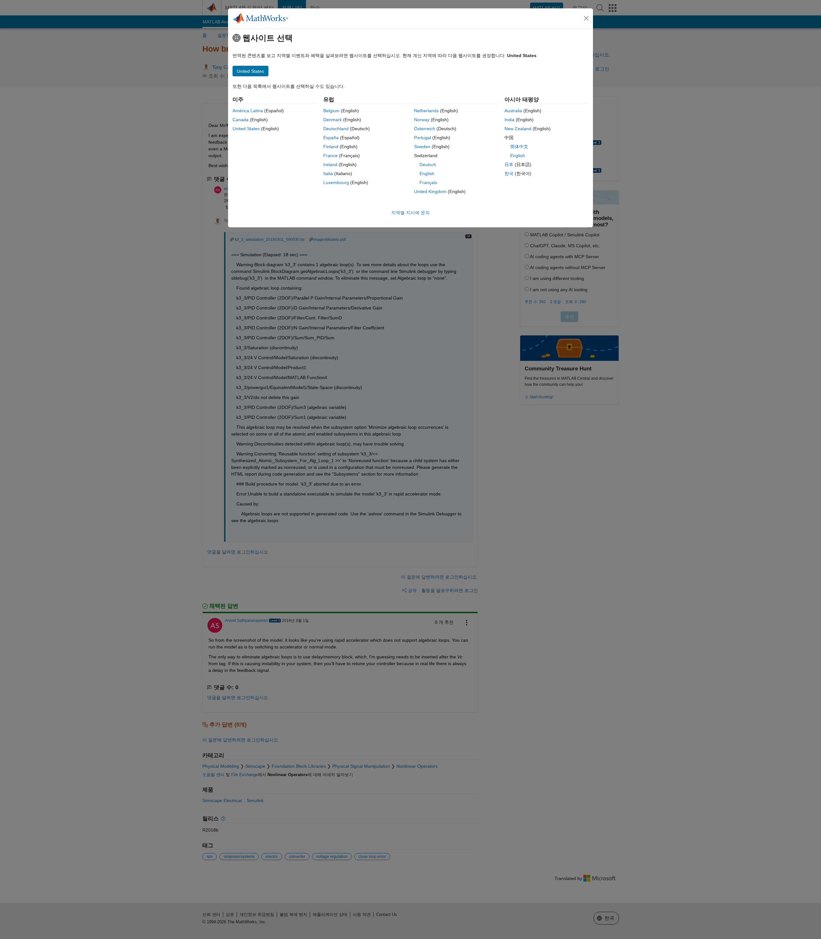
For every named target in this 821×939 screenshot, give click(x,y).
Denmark (332, 119)
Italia (328, 173)
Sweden (422, 146)
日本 (508, 164)
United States (246, 128)
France (330, 155)
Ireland (330, 164)
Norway (421, 119)
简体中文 (519, 146)
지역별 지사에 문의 (410, 212)
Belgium (331, 110)
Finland (330, 146)
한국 (508, 173)
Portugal (422, 137)
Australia (513, 110)
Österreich (424, 128)
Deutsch (427, 164)
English (426, 173)
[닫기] (586, 18)
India (509, 119)
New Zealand (517, 128)
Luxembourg (336, 182)
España (331, 137)
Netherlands (426, 110)
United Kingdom (430, 191)
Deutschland (336, 128)
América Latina (248, 110)
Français (428, 182)
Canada (241, 119)
